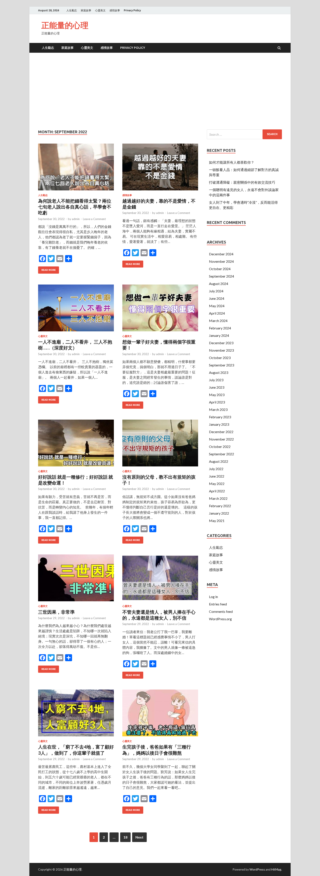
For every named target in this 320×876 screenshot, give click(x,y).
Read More (48, 270)
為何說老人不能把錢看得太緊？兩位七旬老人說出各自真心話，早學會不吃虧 (74, 206)
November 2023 (221, 350)
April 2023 (217, 402)
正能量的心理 (64, 25)
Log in (213, 597)
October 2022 (220, 446)
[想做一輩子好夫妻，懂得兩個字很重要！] (160, 310)
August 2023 (218, 372)
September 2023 (221, 365)
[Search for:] (244, 134)
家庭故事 (86, 10)
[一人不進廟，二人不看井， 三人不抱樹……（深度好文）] (76, 310)
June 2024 (216, 298)
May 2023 (216, 395)
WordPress (257, 869)
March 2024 (218, 321)
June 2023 (216, 387)
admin (76, 219)
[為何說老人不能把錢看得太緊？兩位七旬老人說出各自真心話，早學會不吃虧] (76, 169)
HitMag (276, 869)
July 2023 (216, 380)
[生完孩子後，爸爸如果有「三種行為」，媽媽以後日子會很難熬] (160, 715)
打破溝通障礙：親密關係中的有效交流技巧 (242, 182)
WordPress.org (220, 619)
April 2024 (217, 313)
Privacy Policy (132, 10)
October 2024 (220, 269)
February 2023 (220, 417)
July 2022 (216, 469)
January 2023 (219, 424)
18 (125, 837)
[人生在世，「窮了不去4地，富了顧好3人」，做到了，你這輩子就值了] (76, 715)
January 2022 (219, 513)
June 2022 (216, 476)
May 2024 (216, 306)
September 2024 (221, 276)
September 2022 (221, 454)
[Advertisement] (160, 91)
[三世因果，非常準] (76, 579)
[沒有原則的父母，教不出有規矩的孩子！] (160, 445)
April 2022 (217, 491)
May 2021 (216, 520)
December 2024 (221, 254)
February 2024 (220, 328)
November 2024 (221, 261)
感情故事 (114, 10)
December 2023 (221, 343)
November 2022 (221, 439)
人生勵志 (71, 10)
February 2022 (220, 506)
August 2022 (218, 461)
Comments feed (221, 611)
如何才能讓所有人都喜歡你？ (231, 162)
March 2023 (218, 409)
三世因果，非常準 (56, 612)
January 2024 (219, 335)
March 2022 (218, 498)
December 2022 (221, 432)
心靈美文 (100, 10)
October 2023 (220, 358)
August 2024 (218, 283)
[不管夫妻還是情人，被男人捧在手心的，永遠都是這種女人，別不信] (160, 579)
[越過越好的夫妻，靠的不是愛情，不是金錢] (160, 169)
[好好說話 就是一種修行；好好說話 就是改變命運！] (76, 445)
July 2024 (216, 291)
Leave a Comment (94, 219)
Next (139, 837)
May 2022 (216, 483)
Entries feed (218, 604)
